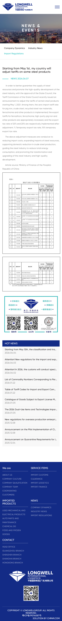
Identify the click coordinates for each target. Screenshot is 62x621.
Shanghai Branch (11, 559)
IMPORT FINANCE (39, 487)
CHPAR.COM (53, 618)
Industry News (35, 48)
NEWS (34, 500)
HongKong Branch (12, 562)
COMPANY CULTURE (11, 479)
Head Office (8, 547)
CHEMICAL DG (9, 526)
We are (6, 468)
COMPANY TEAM (10, 487)
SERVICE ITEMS (39, 468)
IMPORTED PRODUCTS (9, 502)
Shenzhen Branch (11, 555)
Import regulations (14, 53)
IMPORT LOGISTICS (40, 483)
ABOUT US (7, 475)
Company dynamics (14, 48)
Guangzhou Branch (13, 551)
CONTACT (8, 539)
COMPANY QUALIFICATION (14, 483)
